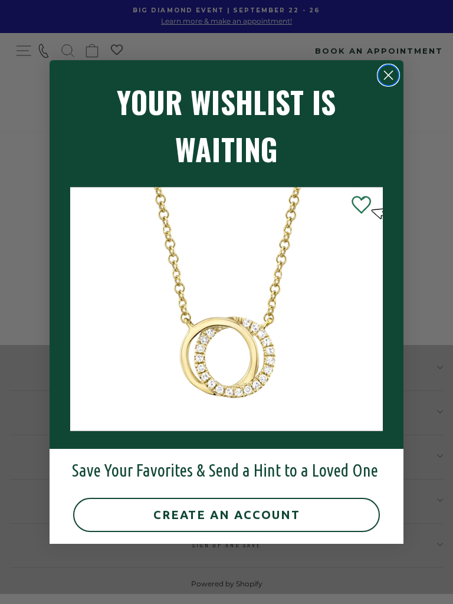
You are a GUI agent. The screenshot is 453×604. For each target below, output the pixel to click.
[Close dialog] (388, 75)
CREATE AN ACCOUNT (226, 514)
